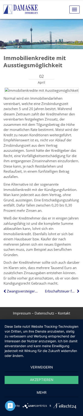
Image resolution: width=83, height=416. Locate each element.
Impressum (22, 313)
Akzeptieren (41, 380)
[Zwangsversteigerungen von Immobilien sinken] (5, 291)
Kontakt (64, 313)
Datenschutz (44, 313)
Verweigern (41, 367)
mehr (42, 392)
